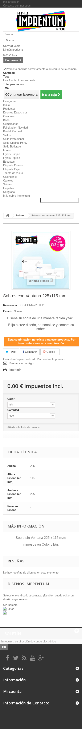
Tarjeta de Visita (13, 173)
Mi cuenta (12, 691)
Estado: (8, 311)
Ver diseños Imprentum (51, 359)
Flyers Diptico (11, 157)
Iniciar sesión (11, 1)
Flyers (7, 150)
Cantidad (13, 410)
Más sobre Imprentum (16, 195)
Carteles (8, 180)
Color (11, 398)
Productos (9, 108)
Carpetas (8, 188)
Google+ (51, 351)
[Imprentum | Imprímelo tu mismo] (41, 21)
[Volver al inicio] (8, 215)
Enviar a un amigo (21, 363)
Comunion (9, 116)
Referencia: (10, 305)
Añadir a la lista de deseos (23, 427)
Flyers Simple (11, 154)
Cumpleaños (10, 123)
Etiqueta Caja (11, 169)
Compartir (30, 351)
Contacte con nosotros (17, 5)
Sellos (7, 135)
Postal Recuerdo (13, 131)
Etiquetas (9, 161)
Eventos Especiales (15, 112)
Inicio (6, 105)
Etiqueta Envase (13, 165)
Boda (6, 120)
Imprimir (15, 369)
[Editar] (9, 608)
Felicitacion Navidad (15, 127)
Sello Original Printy (15, 142)
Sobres (7, 184)
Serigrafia (9, 191)
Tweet (12, 351)
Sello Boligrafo (12, 146)
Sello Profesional (13, 139)
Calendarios (10, 176)
